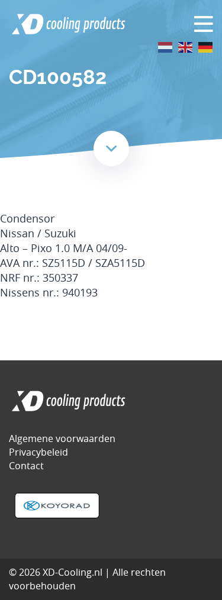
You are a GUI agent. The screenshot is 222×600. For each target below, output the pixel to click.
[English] (186, 46)
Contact (26, 465)
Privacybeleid (38, 452)
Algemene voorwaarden (62, 438)
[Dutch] (165, 46)
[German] (206, 46)
